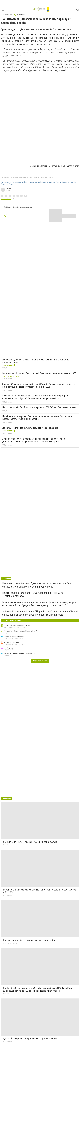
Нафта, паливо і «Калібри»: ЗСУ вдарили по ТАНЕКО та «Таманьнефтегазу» (39, 407)
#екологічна (33, 182)
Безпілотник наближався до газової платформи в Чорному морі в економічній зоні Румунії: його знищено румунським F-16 (35, 397)
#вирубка (73, 182)
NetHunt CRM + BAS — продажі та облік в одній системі (30, 842)
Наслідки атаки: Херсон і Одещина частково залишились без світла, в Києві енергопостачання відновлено (37, 417)
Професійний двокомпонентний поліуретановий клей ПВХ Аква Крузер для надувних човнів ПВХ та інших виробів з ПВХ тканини (38, 989)
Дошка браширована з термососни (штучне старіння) (30, 1038)
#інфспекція (42, 182)
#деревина (4, 184)
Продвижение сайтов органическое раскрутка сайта (29, 940)
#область (25, 182)
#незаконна (65, 182)
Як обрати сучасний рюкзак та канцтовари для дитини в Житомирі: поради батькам (36, 361)
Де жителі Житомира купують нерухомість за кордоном (30, 428)
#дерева (11, 184)
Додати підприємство (40, 661)
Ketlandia (8, 189)
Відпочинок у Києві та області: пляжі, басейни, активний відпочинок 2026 (39, 373)
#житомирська (16, 182)
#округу (58, 182)
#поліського (51, 182)
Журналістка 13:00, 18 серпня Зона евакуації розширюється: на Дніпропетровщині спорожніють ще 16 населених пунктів (33, 440)
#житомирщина (6, 182)
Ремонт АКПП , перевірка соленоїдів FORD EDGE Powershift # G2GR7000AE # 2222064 (39, 891)
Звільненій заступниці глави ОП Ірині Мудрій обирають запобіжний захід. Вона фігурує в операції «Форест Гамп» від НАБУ (39, 385)
